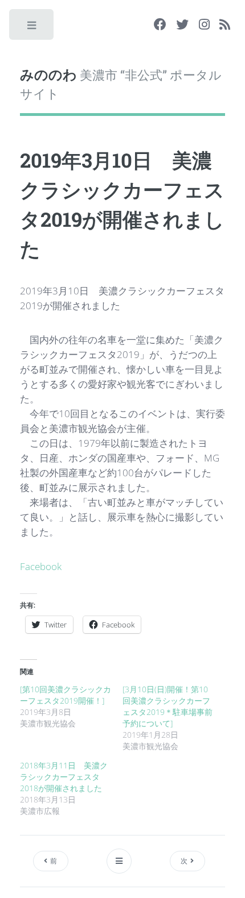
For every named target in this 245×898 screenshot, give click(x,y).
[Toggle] (32, 28)
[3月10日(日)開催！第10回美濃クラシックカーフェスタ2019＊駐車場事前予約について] (167, 706)
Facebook (41, 566)
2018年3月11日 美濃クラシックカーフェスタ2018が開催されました (64, 776)
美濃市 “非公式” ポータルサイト (121, 83)
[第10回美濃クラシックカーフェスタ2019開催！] (65, 695)
